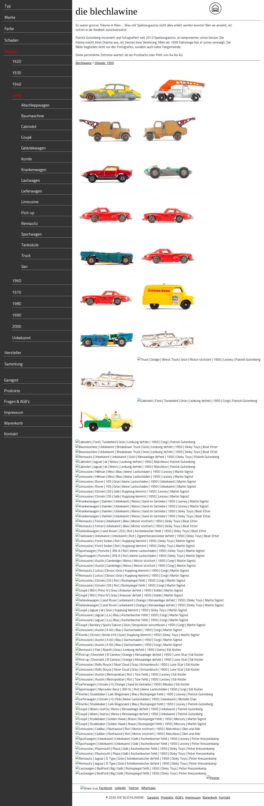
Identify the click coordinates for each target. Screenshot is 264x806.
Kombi (26, 159)
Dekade (11, 51)
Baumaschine (32, 116)
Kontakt (11, 434)
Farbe (9, 29)
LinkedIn (120, 787)
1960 (16, 281)
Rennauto (29, 223)
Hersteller (13, 352)
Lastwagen (30, 180)
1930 (16, 73)
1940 (16, 84)
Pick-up (27, 213)
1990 (16, 315)
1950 (16, 96)
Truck (26, 255)
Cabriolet (29, 126)
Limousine (30, 202)
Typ (8, 6)
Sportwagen (31, 234)
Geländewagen (33, 148)
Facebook (105, 787)
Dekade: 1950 (104, 62)
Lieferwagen (31, 191)
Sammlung (14, 364)
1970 (16, 292)
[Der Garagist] (242, 8)
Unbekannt (21, 338)
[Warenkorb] (229, 8)
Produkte (12, 391)
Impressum (13, 412)
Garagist (11, 380)
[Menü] (255, 8)
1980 (16, 303)
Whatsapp (148, 787)
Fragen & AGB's (17, 401)
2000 (16, 326)
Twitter (133, 787)
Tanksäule (30, 245)
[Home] (215, 8)
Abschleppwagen (35, 105)
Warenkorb (13, 423)
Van (24, 266)
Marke (10, 17)
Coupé (26, 137)
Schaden (11, 40)
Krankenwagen (33, 169)
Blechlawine (83, 62)
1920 (16, 61)
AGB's (179, 797)
